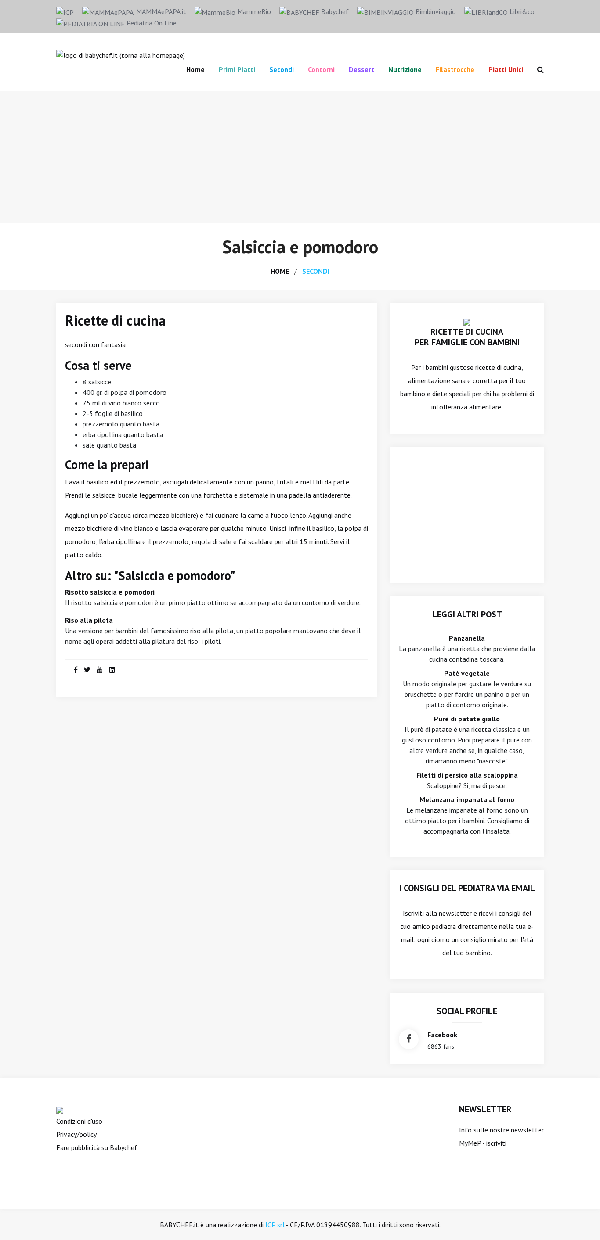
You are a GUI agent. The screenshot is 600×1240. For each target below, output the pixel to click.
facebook (442, 1034)
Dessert (361, 69)
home (280, 271)
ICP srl (275, 1224)
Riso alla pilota (89, 620)
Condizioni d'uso (79, 1121)
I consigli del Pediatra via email (467, 888)
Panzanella (467, 638)
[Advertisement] (300, 157)
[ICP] (65, 11)
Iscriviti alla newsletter (437, 913)
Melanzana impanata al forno (466, 799)
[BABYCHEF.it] (466, 321)
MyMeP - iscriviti (482, 1143)
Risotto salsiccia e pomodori (110, 592)
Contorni (321, 69)
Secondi (281, 69)
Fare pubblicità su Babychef (96, 1147)
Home (195, 69)
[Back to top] (580, 1220)
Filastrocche (455, 69)
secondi (315, 271)
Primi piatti (237, 69)
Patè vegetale (467, 673)
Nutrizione (405, 69)
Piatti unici (505, 69)
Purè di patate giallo (467, 718)
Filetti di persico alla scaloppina (467, 775)
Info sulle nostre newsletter (501, 1129)
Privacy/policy (76, 1134)
